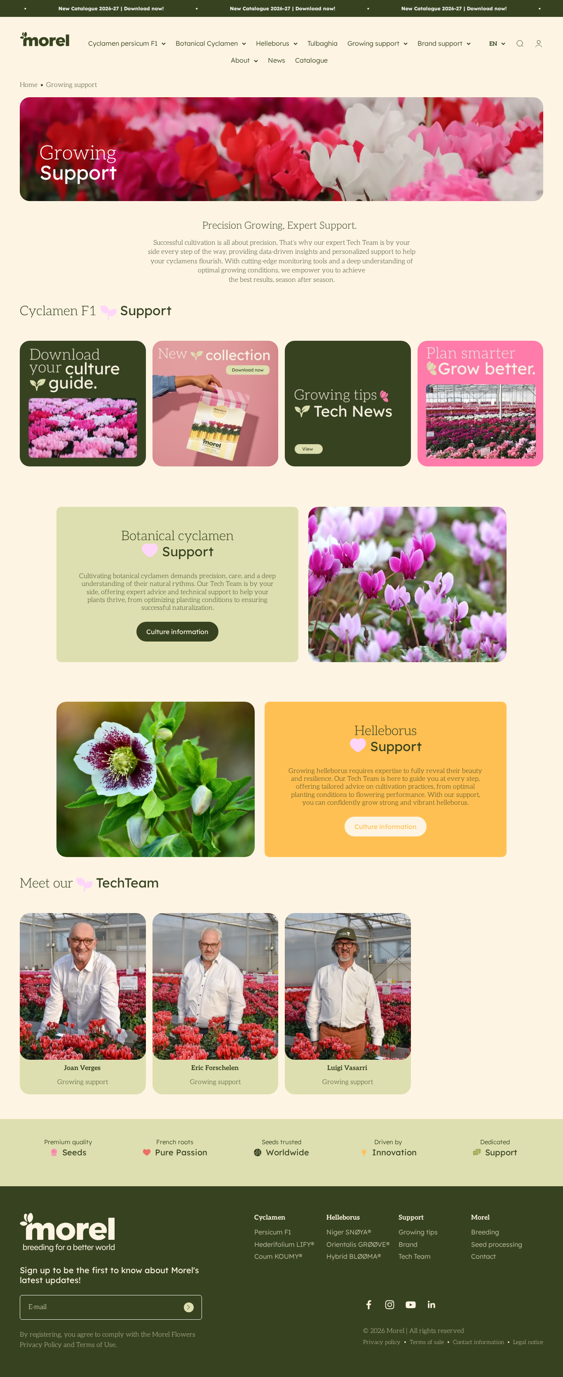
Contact (483, 1256)
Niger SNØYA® (348, 1232)
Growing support (373, 43)
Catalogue (311, 60)
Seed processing (496, 1244)
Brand (408, 1244)
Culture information (177, 632)
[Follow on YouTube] (410, 1304)
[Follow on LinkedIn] (431, 1304)
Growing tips (418, 1232)
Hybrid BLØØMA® (353, 1256)
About (240, 60)
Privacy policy (382, 1342)
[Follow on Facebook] (368, 1304)
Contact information (478, 1342)
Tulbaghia (322, 43)
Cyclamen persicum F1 (122, 43)
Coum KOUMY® (278, 1256)
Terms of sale (427, 1342)
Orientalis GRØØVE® (357, 1244)
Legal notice (528, 1342)
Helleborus (272, 43)
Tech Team (415, 1256)
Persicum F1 (272, 1232)
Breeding (485, 1232)
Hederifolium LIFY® (284, 1244)
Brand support (440, 43)
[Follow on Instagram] (389, 1304)
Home (29, 85)
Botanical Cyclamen (207, 43)
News (276, 60)
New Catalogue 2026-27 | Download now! (62, 8)
